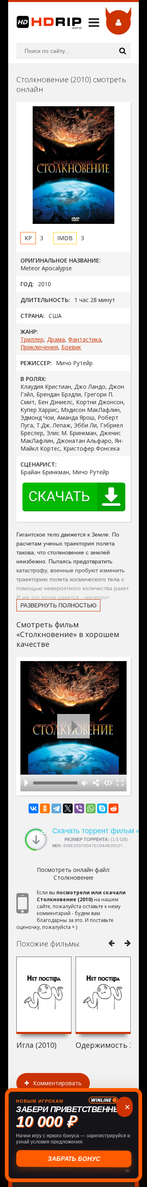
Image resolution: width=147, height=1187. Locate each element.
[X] (68, 808)
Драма (56, 339)
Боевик (71, 347)
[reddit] (113, 808)
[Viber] (79, 808)
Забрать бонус (73, 1158)
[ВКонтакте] (33, 808)
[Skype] (102, 808)
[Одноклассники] (45, 808)
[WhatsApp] (91, 808)
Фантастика (84, 339)
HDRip (45, 22)
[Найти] (122, 51)
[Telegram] (56, 808)
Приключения (39, 347)
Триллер (32, 339)
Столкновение (73, 877)
